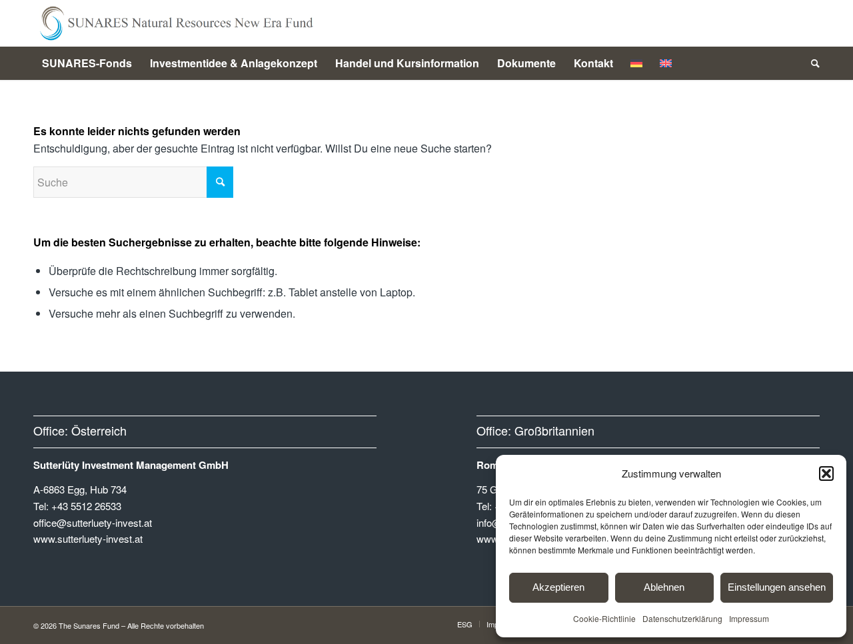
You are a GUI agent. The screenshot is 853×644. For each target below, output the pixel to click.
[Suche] (811, 63)
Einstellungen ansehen (777, 587)
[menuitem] (87, 63)
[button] (826, 473)
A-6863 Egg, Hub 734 (80, 489)
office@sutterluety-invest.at (92, 522)
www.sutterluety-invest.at (88, 538)
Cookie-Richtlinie (604, 618)
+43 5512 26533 (86, 506)
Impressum (749, 618)
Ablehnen (664, 587)
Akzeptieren (558, 587)
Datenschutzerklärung (682, 618)
